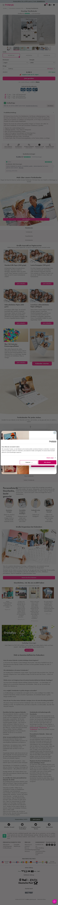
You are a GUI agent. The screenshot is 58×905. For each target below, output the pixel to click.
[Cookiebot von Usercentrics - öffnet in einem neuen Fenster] (50, 442)
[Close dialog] (55, 432)
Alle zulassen (47, 462)
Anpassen (27, 462)
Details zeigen (50, 457)
